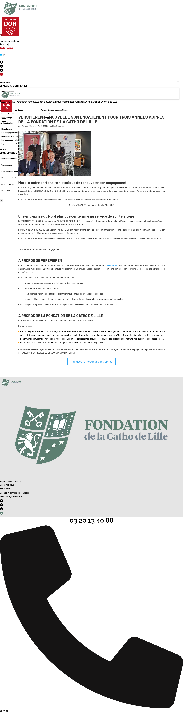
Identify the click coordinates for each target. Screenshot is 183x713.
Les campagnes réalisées (11, 133)
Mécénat (60, 126)
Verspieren (112, 265)
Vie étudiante (6, 165)
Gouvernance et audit (10, 136)
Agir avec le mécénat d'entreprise (91, 361)
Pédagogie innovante (9, 171)
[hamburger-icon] (178, 81)
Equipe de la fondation (10, 144)
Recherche (5, 191)
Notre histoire (6, 129)
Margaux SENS (28, 126)
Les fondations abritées (10, 140)
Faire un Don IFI (7, 114)
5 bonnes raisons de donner (12, 110)
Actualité (11, 102)
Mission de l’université (10, 159)
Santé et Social (7, 184)
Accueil (3, 102)
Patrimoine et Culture (9, 178)
